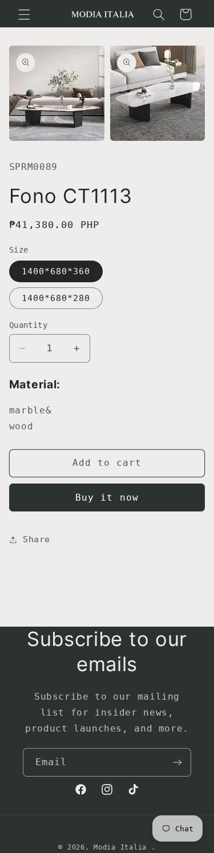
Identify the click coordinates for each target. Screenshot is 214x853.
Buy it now (107, 497)
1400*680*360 (56, 271)
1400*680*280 (56, 298)
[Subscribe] (177, 762)
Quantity (28, 325)
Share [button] (36, 539)
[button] (24, 14)
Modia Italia (120, 847)
